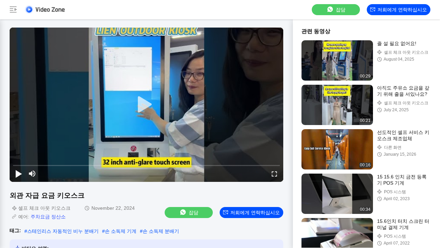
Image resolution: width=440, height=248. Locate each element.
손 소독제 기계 (120, 231)
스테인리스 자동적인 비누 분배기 (63, 231)
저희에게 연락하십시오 (402, 9)
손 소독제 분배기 (161, 231)
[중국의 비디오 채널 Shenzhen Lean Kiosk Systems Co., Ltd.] (45, 9)
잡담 (340, 9)
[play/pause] (18, 173)
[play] (146, 104)
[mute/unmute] (32, 173)
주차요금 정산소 (48, 216)
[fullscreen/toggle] (274, 173)
